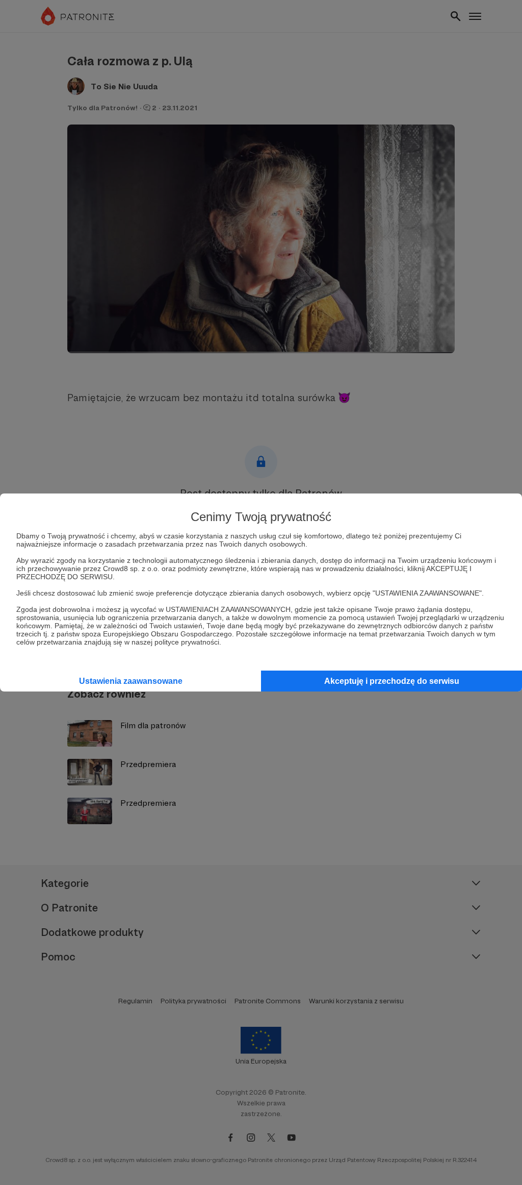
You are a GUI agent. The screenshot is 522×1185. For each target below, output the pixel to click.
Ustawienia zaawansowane (130, 681)
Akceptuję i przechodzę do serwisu (391, 681)
